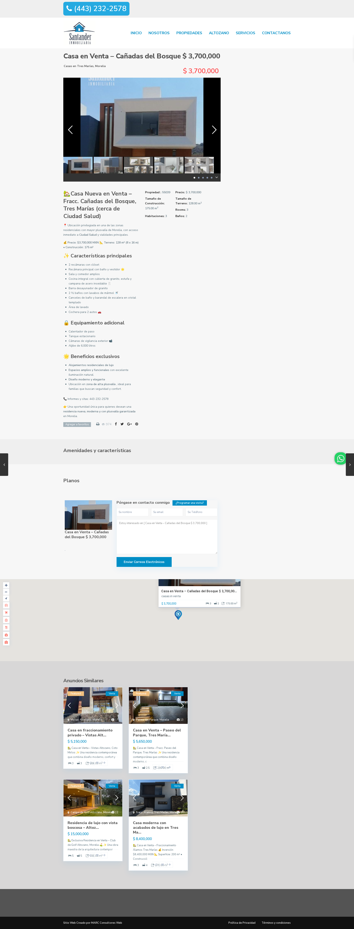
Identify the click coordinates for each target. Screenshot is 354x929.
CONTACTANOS (276, 33)
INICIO (136, 33)
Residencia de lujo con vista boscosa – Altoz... (93, 825)
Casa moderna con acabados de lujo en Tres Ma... (155, 827)
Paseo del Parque (147, 720)
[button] (99, 399)
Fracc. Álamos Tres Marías (152, 812)
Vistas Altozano (81, 720)
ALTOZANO (219, 33)
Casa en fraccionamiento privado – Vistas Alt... (90, 732)
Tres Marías (85, 66)
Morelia (100, 66)
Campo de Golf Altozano (86, 812)
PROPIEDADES (189, 33)
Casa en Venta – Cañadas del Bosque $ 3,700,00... (199, 591)
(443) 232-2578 (99, 9)
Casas (68, 66)
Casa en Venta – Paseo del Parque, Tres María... (157, 732)
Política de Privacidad (241, 923)
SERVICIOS (245, 33)
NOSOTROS (159, 33)
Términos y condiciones (276, 923)
